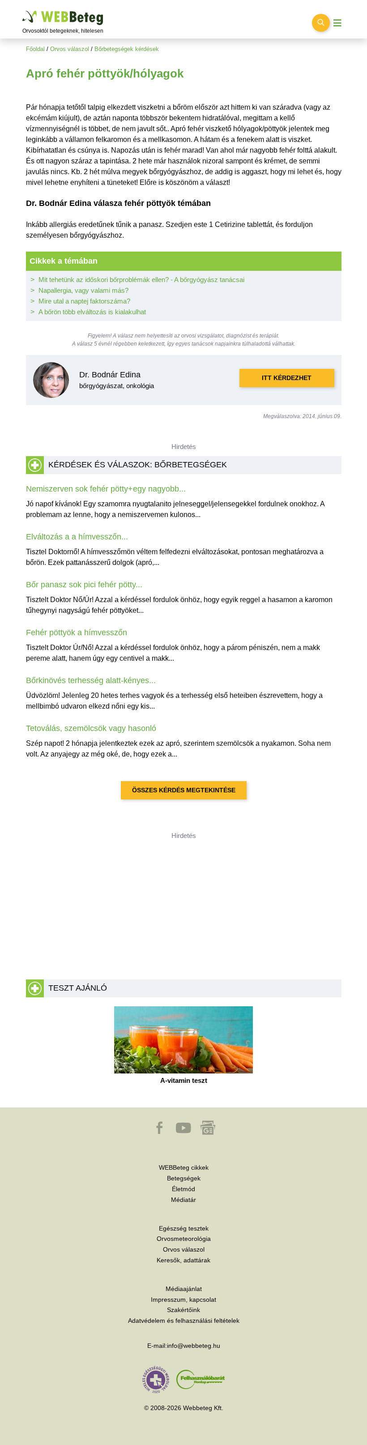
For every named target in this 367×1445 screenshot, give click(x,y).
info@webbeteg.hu (193, 1345)
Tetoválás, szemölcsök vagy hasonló (91, 728)
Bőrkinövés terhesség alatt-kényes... (91, 680)
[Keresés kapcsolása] (321, 23)
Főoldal (35, 49)
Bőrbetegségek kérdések (126, 49)
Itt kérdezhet (287, 377)
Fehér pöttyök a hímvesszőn (76, 632)
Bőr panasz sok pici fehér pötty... (84, 584)
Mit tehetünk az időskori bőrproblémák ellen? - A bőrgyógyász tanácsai (141, 279)
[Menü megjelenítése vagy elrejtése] (337, 23)
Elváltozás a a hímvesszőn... (77, 536)
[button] (160, 1132)
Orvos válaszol (69, 49)
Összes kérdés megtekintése (183, 790)
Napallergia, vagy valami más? (83, 290)
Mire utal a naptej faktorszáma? (84, 301)
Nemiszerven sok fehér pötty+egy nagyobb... (106, 488)
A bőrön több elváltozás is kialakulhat (92, 312)
